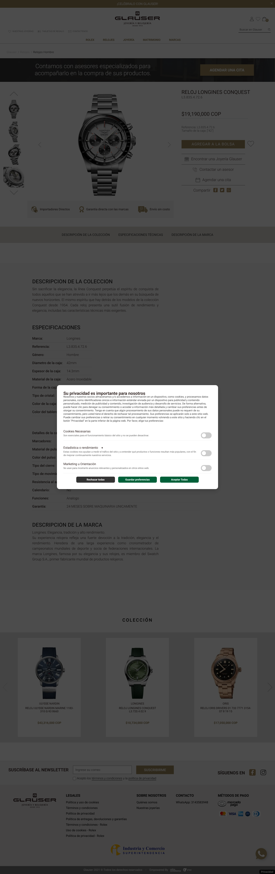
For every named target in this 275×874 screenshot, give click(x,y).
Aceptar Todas (179, 479)
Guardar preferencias (137, 479)
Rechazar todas (96, 479)
